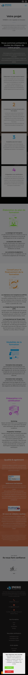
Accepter (9, 667)
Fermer (9, 671)
